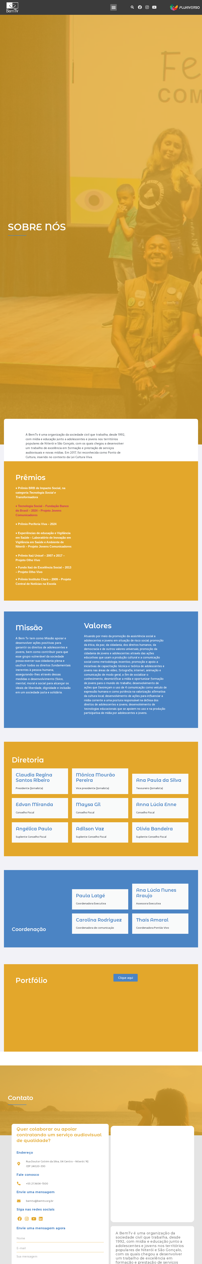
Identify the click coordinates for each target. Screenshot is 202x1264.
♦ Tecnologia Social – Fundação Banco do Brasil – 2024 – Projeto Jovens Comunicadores (42, 510)
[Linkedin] (41, 1219)
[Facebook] (140, 7)
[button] (113, 7)
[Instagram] (147, 7)
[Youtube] (154, 7)
